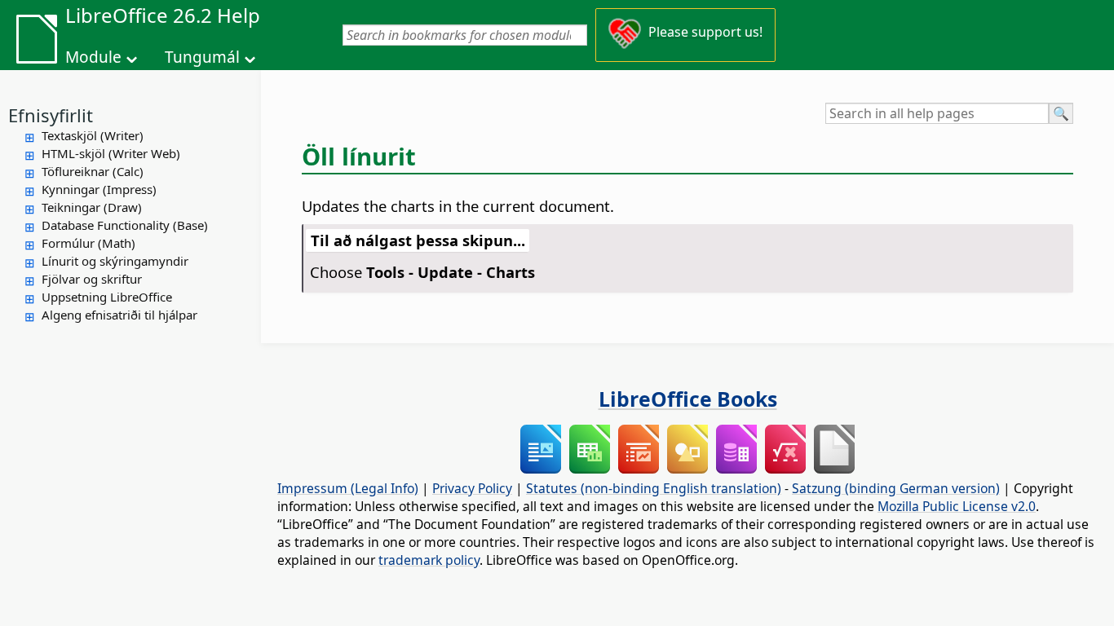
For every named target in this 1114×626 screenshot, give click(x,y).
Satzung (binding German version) (896, 488)
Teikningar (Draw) (92, 207)
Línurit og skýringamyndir (115, 261)
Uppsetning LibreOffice (107, 297)
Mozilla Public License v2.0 (956, 506)
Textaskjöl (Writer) (93, 135)
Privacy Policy (472, 488)
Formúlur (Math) (88, 243)
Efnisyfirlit (50, 115)
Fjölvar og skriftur (92, 279)
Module (93, 57)
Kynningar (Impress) (99, 189)
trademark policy (429, 560)
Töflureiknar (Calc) (93, 171)
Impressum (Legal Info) (347, 488)
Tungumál (202, 57)
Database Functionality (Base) (125, 225)
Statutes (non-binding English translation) (653, 488)
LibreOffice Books (688, 398)
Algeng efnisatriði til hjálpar (119, 314)
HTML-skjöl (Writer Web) (111, 153)
